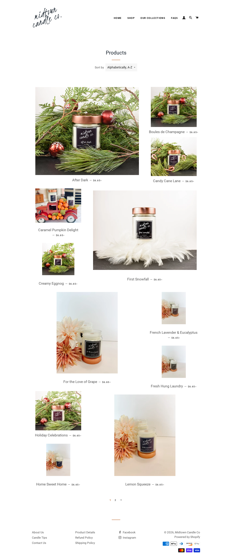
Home (118, 18)
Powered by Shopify (187, 537)
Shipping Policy (85, 543)
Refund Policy (84, 537)
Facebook (129, 532)
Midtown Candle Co (187, 532)
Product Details (85, 532)
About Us (38, 532)
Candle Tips (39, 537)
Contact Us (39, 543)
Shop (131, 18)
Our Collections (152, 18)
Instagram (129, 537)
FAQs (174, 18)
